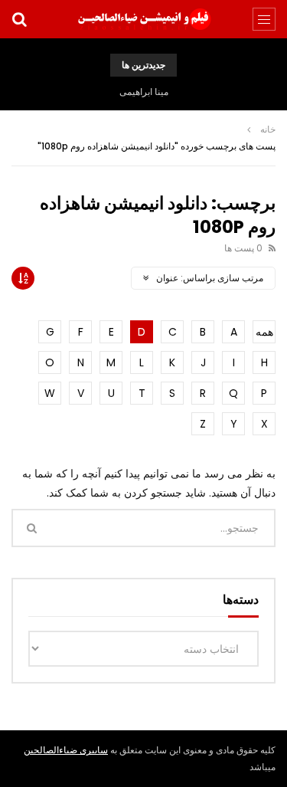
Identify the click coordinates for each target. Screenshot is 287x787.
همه (264, 331)
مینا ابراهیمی (143, 91)
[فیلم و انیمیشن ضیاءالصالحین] (144, 19)
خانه (268, 129)
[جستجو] (19, 19)
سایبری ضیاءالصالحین (66, 749)
